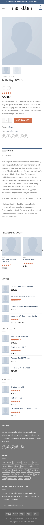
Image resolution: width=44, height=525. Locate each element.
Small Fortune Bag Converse (9, 261)
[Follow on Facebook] (4, 447)
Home (4, 77)
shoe (18, 474)
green (35, 462)
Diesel (25, 462)
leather (11, 131)
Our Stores (18, 518)
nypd (16, 131)
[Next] (38, 41)
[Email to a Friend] (17, 136)
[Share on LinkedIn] (26, 136)
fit (30, 462)
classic (9, 462)
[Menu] (3, 8)
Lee (37, 466)
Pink (26, 470)
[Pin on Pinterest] (22, 136)
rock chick (6, 474)
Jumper (23, 466)
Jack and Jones (8, 466)
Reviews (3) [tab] (6, 156)
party (21, 470)
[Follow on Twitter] (13, 447)
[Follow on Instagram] (8, 447)
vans (4, 478)
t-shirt (37, 474)
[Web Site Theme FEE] (32, 246)
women (27, 478)
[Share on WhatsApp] (4, 136)
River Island (34, 470)
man (9, 470)
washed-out (12, 478)
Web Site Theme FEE (31, 260)
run (13, 474)
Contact (34, 518)
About (9, 518)
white (20, 478)
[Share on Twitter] (13, 136)
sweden (30, 474)
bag (7, 131)
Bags (11, 77)
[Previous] (6, 41)
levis (4, 470)
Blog (26, 518)
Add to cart (23, 120)
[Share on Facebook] (8, 136)
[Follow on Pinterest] (22, 447)
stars (23, 474)
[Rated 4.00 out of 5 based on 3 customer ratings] (22, 93)
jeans (17, 466)
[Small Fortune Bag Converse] (11, 246)
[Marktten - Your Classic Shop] (22, 8)
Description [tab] (7, 151)
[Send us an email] (17, 447)
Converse (17, 462)
